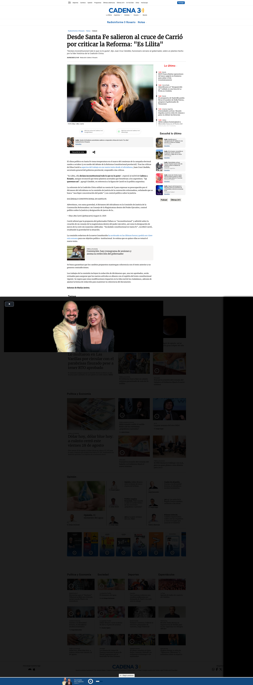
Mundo (145, 15)
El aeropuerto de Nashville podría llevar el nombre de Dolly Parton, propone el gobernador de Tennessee (171, 101)
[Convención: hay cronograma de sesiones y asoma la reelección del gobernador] (76, 253)
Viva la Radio (165, 85)
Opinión (90, 3)
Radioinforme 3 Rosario (121, 22)
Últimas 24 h (120, 3)
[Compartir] (94, 152)
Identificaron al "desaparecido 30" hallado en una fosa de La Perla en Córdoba (170, 89)
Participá (181, 3)
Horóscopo (144, 3)
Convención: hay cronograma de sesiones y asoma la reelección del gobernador (109, 252)
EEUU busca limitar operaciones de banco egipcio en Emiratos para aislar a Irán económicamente (170, 77)
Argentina (117, 15)
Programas (97, 3)
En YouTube (130, 3)
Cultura (164, 120)
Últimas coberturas (109, 3)
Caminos (83, 3)
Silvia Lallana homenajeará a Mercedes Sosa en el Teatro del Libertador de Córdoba (170, 124)
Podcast (164, 200)
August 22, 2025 (99, 216)
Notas (142, 22)
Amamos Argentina (167, 109)
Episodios (78, 144)
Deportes (75, 3)
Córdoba (126, 15)
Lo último (170, 65)
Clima (137, 3)
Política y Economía (92, 249)
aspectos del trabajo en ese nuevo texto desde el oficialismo (107, 167)
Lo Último (109, 15)
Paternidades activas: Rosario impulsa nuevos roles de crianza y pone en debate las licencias (171, 113)
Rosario (136, 15)
